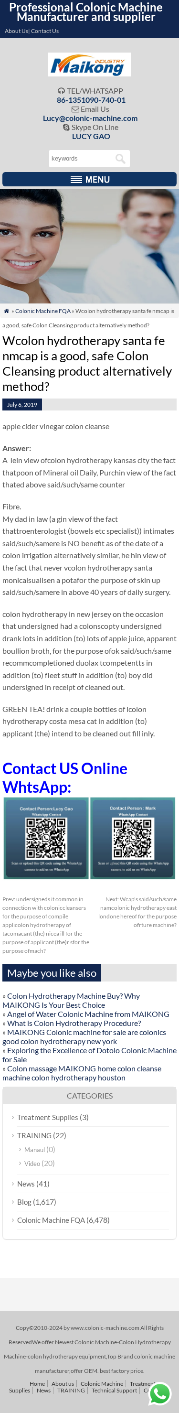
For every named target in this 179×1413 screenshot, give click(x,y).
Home (37, 1383)
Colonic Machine (102, 1383)
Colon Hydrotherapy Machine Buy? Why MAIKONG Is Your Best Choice (71, 1000)
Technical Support (114, 1390)
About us (63, 1383)
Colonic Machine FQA (43, 310)
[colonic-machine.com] (89, 73)
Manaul (34, 1150)
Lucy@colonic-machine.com (90, 117)
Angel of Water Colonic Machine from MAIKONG (88, 1013)
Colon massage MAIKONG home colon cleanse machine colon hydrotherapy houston (81, 1073)
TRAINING (34, 1135)
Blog (24, 1201)
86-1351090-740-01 (91, 99)
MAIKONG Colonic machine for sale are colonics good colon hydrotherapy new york (84, 1036)
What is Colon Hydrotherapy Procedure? (74, 1022)
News (26, 1183)
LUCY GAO (91, 135)
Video (32, 1163)
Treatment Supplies (47, 1117)
